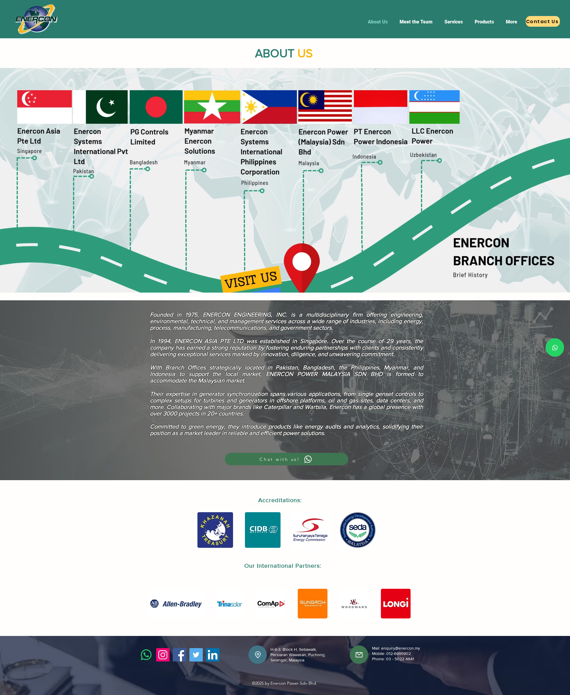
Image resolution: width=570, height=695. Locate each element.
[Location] (257, 654)
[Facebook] (179, 654)
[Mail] (359, 654)
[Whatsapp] (555, 347)
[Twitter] (196, 654)
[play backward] (203, 530)
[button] (215, 530)
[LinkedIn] (212, 654)
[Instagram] (163, 654)
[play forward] (370, 530)
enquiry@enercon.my (400, 648)
